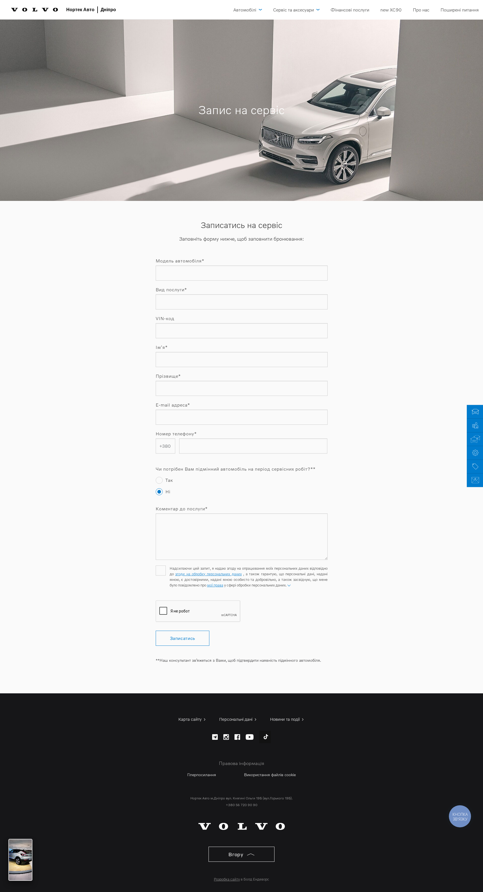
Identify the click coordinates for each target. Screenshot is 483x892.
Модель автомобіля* (180, 261)
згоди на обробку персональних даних (208, 574)
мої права (215, 585)
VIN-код (165, 318)
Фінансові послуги (350, 10)
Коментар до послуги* (182, 508)
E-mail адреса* (173, 405)
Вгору (236, 854)
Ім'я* (162, 347)
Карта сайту (190, 719)
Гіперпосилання (201, 774)
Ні (168, 491)
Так (169, 480)
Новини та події (285, 719)
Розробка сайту (227, 879)
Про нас (421, 10)
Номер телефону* (176, 433)
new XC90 (391, 10)
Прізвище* (168, 376)
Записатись (182, 638)
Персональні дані (236, 719)
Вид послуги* (171, 289)
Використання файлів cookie (270, 774)
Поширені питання (460, 10)
